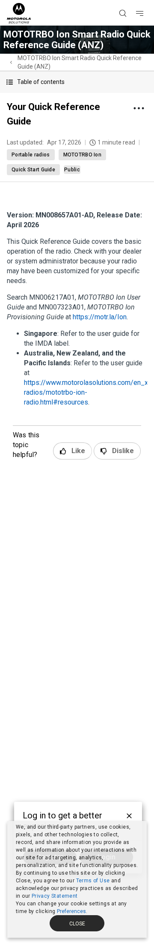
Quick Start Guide (33, 170)
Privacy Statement (55, 896)
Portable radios (31, 155)
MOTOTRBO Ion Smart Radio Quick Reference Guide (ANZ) (80, 62)
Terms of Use (93, 881)
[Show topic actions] (138, 108)
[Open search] (133, 0)
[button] (77, 82)
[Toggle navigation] (147, 0)
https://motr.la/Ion (100, 317)
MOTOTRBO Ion (82, 155)
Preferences (71, 911)
